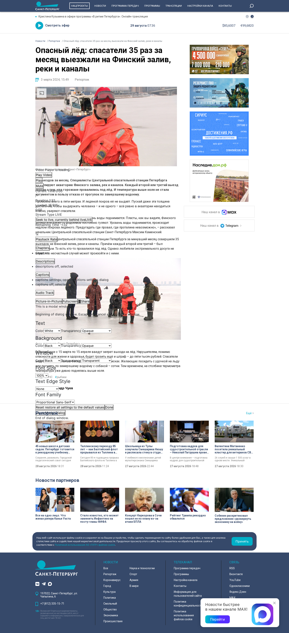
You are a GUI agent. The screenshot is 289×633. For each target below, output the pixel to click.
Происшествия (112, 621)
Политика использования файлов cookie (184, 615)
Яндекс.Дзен (237, 591)
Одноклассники (239, 585)
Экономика (110, 615)
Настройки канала (200, 5)
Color (39, 331)
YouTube (235, 580)
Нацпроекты (79, 5)
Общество (110, 609)
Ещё (249, 413)
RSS (232, 568)
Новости (100, 5)
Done (109, 407)
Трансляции (174, 5)
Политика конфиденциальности (188, 603)
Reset (70, 407)
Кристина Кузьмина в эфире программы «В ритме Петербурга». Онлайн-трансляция (93, 16)
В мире (134, 585)
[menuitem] (106, 279)
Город (107, 585)
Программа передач (125, 5)
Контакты (225, 5)
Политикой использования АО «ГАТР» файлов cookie (85, 544)
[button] (252, 16)
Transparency (71, 331)
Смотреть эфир (57, 25)
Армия (134, 580)
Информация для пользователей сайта (188, 593)
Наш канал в (211, 212)
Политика (109, 597)
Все (105, 568)
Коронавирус (112, 580)
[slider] (106, 207)
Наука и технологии (142, 568)
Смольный (110, 603)
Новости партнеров (57, 480)
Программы (152, 5)
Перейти (217, 619)
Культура (109, 591)
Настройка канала (185, 580)
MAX (232, 597)
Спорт (133, 574)
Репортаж (82, 79)
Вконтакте (236, 574)
